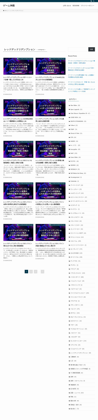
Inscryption (75, 149)
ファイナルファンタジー (80, 293)
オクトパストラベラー (79, 197)
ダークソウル (76, 257)
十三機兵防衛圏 (77, 373)
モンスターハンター (78, 341)
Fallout (74, 125)
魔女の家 (75, 400)
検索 (91, 49)
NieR (74, 153)
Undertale (75, 181)
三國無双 (75, 357)
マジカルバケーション (79, 329)
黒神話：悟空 (76, 405)
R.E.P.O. (75, 161)
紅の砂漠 (75, 388)
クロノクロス (76, 221)
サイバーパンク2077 (78, 233)
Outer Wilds (76, 157)
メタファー (75, 333)
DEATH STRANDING (78, 121)
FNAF (74, 129)
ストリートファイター (78, 245)
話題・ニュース (77, 393)
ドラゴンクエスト (78, 273)
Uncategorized (76, 177)
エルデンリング (77, 193)
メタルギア (75, 337)
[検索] (93, 1)
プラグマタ (75, 301)
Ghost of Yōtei (76, 133)
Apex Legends (76, 109)
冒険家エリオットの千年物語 (80, 369)
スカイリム (76, 241)
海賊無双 (75, 385)
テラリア (75, 269)
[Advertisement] (49, 26)
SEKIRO (74, 165)
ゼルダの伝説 (76, 253)
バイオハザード (77, 277)
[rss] (91, 1)
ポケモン (75, 313)
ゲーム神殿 (9, 5)
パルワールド (76, 289)
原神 (73, 376)
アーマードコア (77, 185)
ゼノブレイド (76, 249)
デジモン (74, 265)
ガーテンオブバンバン (79, 201)
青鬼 (73, 396)
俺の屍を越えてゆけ (78, 365)
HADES (74, 141)
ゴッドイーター (77, 229)
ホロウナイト (76, 321)
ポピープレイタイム (78, 317)
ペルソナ (75, 309)
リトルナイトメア (77, 349)
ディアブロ (75, 261)
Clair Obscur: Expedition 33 (80, 113)
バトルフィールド (77, 281)
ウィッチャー (76, 189)
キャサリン (75, 209)
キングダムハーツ (77, 213)
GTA (73, 137)
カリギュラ (75, 205)
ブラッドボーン (77, 305)
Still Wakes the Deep (78, 173)
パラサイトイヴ (76, 285)
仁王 (73, 361)
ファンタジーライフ (78, 297)
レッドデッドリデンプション (81, 353)
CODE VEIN (76, 117)
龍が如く (75, 408)
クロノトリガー (77, 225)
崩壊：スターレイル (78, 381)
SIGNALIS (75, 169)
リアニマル (75, 345)
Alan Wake (75, 105)
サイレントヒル (77, 237)
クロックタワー (77, 217)
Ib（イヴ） (75, 145)
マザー (74, 325)
